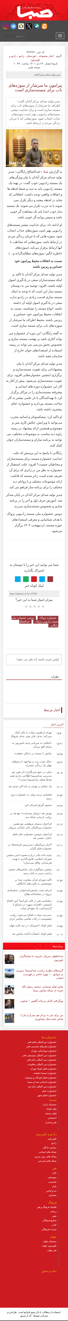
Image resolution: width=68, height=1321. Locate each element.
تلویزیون (52, 1138)
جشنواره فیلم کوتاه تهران (43, 1068)
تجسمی (52, 1181)
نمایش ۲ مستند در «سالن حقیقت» (33, 753)
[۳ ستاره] (34, 606)
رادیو (21, 56)
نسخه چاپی (34, 67)
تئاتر (54, 1172)
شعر (54, 1216)
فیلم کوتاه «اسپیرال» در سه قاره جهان (30, 925)
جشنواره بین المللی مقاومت (41, 1064)
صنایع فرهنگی (49, 1220)
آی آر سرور (25, 1315)
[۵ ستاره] (26, 606)
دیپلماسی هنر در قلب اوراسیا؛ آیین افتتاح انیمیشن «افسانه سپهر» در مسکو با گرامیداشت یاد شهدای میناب (29, 904)
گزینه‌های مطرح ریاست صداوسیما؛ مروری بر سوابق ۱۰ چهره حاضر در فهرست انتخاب (39, 974)
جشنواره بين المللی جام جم (42, 1086)
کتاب (54, 1224)
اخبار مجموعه (46, 56)
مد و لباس (51, 1190)
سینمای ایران (49, 1104)
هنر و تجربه (50, 1122)
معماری (52, 1195)
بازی (54, 1186)
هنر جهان (51, 1250)
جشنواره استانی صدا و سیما (42, 1081)
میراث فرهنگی (49, 1229)
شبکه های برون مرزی (45, 1156)
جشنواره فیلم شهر (46, 1095)
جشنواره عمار (49, 1090)
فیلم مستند (50, 1113)
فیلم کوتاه (51, 1108)
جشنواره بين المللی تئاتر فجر (41, 1059)
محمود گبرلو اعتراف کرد (38, 805)
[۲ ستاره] (39, 606)
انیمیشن (52, 1117)
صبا (46, 171)
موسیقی (52, 1177)
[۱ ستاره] (43, 606)
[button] (5, 26)
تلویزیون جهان (49, 1245)
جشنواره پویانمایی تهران (43, 1050)
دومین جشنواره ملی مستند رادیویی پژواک (35, 619)
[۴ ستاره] (30, 606)
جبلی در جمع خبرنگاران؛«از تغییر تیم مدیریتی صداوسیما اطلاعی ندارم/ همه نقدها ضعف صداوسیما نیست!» (31, 776)
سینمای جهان (49, 1241)
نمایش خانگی (49, 1147)
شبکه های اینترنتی (47, 1160)
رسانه (53, 1211)
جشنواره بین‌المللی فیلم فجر (41, 1042)
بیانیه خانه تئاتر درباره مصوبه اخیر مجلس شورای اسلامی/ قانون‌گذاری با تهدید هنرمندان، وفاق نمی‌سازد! (29, 859)
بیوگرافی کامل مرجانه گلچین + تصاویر (41, 1000)
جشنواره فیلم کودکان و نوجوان (40, 1077)
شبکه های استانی (47, 1151)
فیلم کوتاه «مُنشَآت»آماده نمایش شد (32, 933)
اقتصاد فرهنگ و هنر (46, 1207)
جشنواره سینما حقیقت (44, 1073)
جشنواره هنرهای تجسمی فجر (41, 1046)
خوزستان (31, 56)
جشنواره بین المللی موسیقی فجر (39, 1055)
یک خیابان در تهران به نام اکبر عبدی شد (30, 786)
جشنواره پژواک (47, 617)
